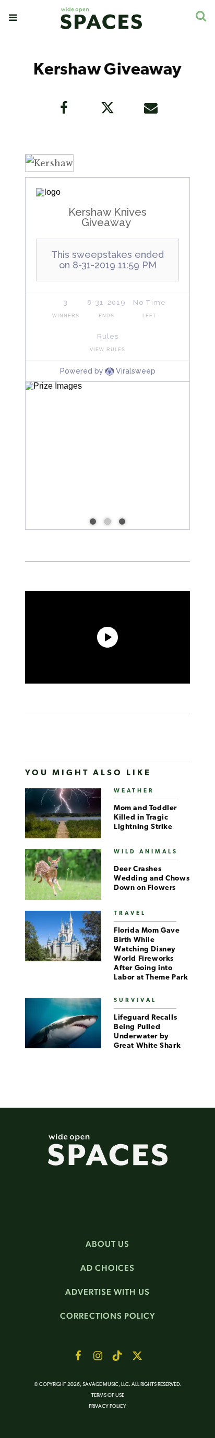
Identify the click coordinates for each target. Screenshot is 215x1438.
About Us (107, 1244)
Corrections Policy (108, 1316)
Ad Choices (107, 1268)
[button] (12, 17)
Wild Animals (146, 852)
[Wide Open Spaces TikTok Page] (117, 1356)
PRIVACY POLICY (107, 1406)
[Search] (201, 15)
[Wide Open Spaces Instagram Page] (98, 1356)
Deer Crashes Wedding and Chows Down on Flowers (151, 878)
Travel (130, 913)
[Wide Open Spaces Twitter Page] (137, 1356)
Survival (135, 1000)
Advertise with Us (107, 1292)
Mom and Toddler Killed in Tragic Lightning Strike (145, 817)
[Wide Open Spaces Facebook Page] (78, 1356)
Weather (134, 791)
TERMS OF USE (107, 1395)
